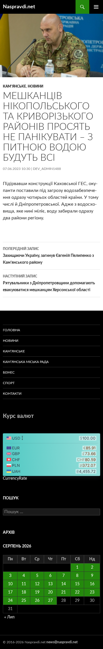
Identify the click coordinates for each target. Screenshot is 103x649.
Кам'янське (14, 86)
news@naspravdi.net (62, 642)
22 (77, 592)
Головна (11, 330)
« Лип (9, 617)
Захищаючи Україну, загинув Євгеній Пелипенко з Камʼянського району (48, 256)
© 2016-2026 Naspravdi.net (24, 642)
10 (10, 584)
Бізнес (9, 372)
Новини (35, 86)
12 (37, 584)
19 (37, 592)
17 (10, 592)
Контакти (12, 393)
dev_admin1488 (47, 168)
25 (23, 601)
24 (10, 601)
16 (92, 584)
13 (50, 584)
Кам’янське (14, 351)
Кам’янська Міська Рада (26, 362)
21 (63, 592)
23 (92, 592)
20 (50, 592)
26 (37, 601)
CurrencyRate (15, 479)
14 (63, 584)
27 (50, 601)
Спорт (9, 383)
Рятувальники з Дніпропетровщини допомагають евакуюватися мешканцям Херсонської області (49, 283)
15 (77, 584)
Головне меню (96, 7)
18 (23, 592)
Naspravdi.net (19, 6)
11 (23, 584)
